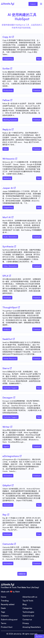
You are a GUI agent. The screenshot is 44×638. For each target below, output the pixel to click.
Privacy (26, 623)
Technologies (28, 612)
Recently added (7, 604)
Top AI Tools (28, 600)
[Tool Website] (13, 37)
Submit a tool (28, 616)
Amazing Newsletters (32, 627)
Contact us (27, 619)
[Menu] (41, 4)
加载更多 (22, 574)
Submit (33, 4)
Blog (25, 604)
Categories (27, 608)
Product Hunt (6, 627)
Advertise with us (30, 597)
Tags (3, 612)
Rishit (17, 591)
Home (3, 597)
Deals (3, 608)
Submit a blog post (9, 619)
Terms (3, 623)
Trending (5, 600)
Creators (5, 616)
